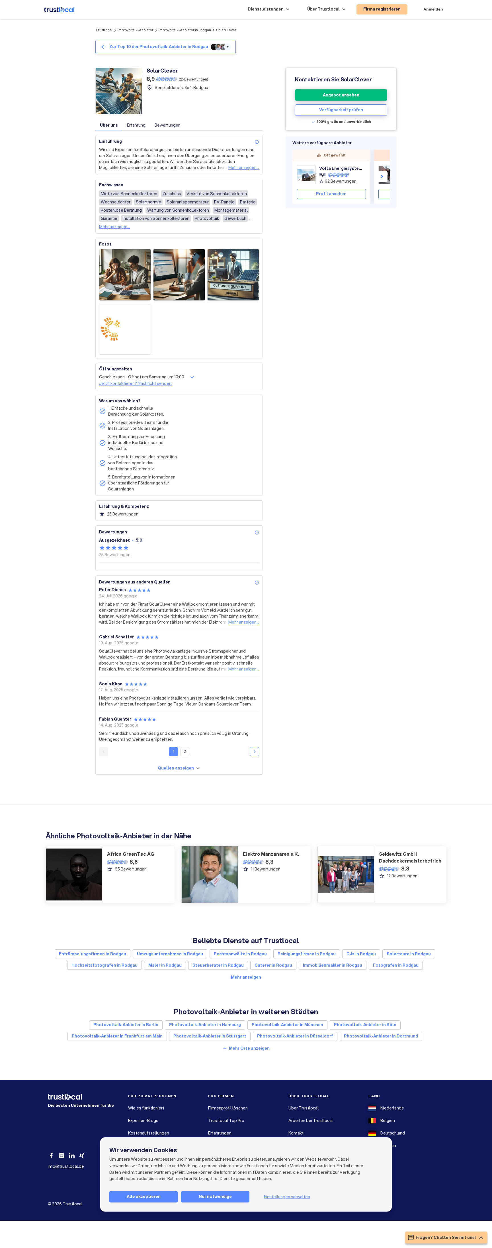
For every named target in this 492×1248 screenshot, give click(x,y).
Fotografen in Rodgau (396, 965)
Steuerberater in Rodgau (218, 965)
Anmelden (433, 9)
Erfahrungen (219, 1133)
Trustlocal (103, 30)
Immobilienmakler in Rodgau (332, 965)
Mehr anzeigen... (243, 167)
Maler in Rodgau (165, 965)
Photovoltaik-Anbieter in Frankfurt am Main (117, 1036)
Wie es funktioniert (146, 1108)
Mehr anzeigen (246, 977)
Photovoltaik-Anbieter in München (287, 1025)
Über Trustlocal (303, 1108)
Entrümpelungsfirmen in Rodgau (92, 954)
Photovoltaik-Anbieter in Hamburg (205, 1025)
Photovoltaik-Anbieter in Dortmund (381, 1036)
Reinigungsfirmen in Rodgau (307, 954)
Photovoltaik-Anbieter (135, 30)
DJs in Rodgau (361, 954)
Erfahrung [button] (136, 125)
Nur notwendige (215, 1196)
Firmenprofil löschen (228, 1108)
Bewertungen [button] (168, 125)
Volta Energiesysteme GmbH (342, 168)
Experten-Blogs (143, 1120)
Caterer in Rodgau (273, 965)
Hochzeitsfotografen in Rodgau (104, 965)
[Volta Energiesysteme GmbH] (306, 175)
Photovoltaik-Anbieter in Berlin (125, 1025)
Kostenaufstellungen (148, 1133)
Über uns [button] (109, 125)
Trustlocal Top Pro (226, 1120)
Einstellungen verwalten (287, 1197)
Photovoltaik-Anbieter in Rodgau (185, 30)
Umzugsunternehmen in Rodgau (170, 954)
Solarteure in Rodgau (409, 954)
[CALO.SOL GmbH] (387, 175)
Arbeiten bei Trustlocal (310, 1120)
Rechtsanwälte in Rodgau (240, 954)
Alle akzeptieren (144, 1196)
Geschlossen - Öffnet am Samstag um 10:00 (141, 377)
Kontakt (296, 1133)
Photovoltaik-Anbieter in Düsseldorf (295, 1036)
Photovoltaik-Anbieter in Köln (365, 1025)
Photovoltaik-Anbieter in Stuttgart (209, 1036)
